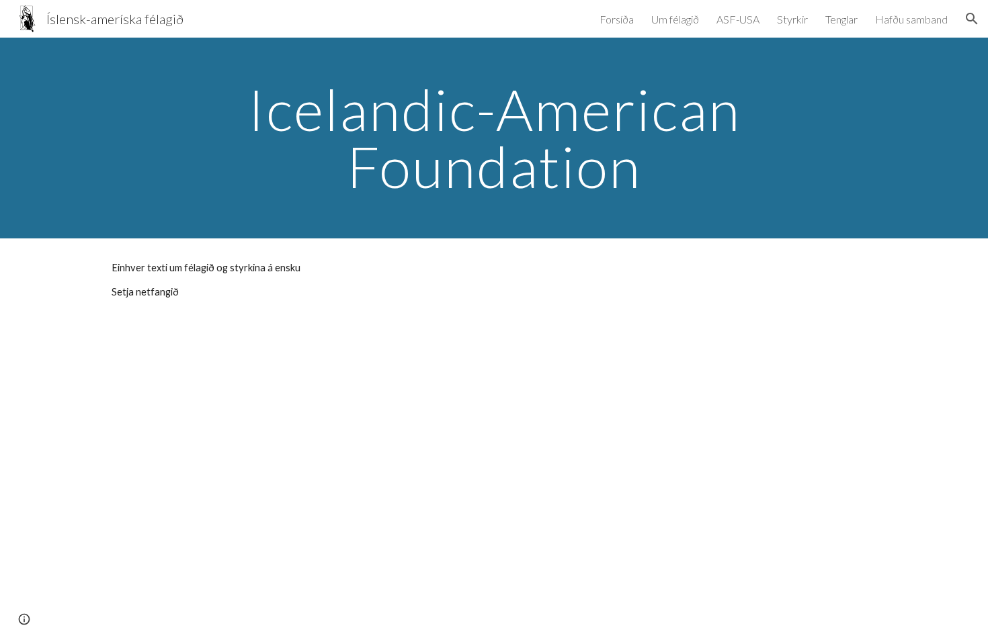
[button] (972, 19)
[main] (494, 138)
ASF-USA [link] (737, 19)
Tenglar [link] (841, 19)
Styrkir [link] (792, 19)
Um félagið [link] (675, 19)
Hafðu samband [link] (911, 19)
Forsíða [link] (617, 19)
